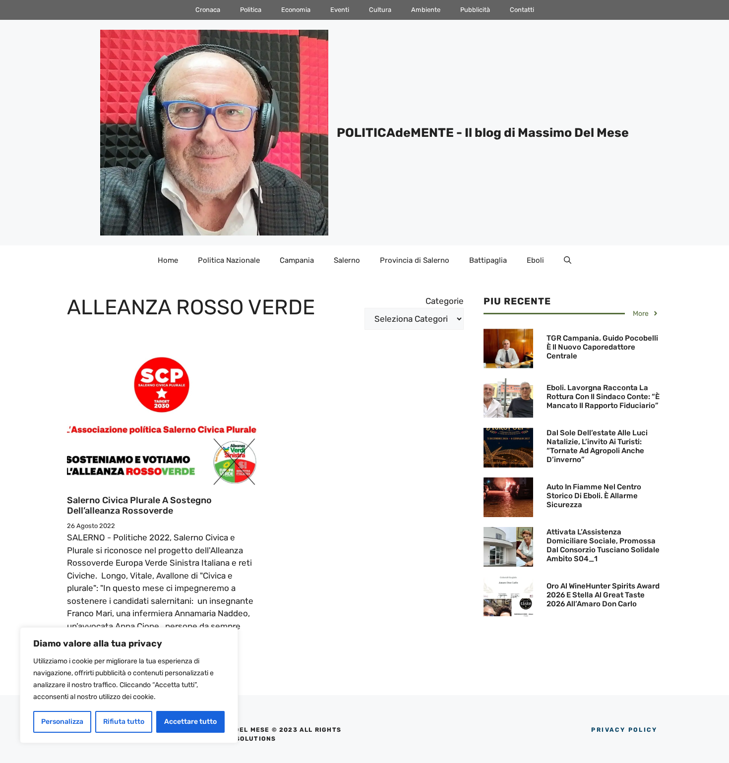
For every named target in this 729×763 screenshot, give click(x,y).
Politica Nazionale (229, 260)
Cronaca (207, 9)
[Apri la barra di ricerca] (567, 260)
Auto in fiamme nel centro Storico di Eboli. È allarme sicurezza (594, 495)
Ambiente (425, 9)
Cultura (380, 9)
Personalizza (62, 721)
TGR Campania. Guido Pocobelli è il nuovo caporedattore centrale (602, 347)
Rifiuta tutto (123, 721)
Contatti (522, 9)
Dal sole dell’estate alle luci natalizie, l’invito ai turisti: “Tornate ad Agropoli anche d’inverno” (597, 446)
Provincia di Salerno (414, 260)
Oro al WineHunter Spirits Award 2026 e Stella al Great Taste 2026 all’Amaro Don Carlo (603, 595)
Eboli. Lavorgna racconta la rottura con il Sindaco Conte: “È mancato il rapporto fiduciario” (603, 396)
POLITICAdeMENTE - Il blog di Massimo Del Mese (483, 132)
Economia (295, 9)
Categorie (444, 301)
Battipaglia (488, 260)
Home (168, 260)
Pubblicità (475, 9)
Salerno (347, 260)
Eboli (535, 260)
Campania (297, 260)
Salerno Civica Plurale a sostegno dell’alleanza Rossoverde (139, 506)
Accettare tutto (190, 721)
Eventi (339, 9)
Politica (250, 9)
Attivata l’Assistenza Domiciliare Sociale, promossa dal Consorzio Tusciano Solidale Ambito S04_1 (603, 545)
